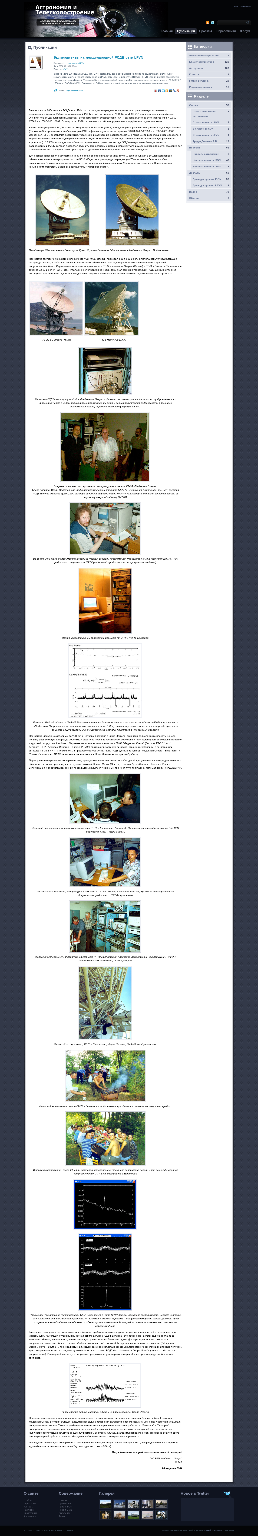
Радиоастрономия (74, 91)
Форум (245, 31)
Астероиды (196, 68)
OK (247, 23)
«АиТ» (66, 69)
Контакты (28, 1507)
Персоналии (30, 1503)
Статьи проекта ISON (206, 122)
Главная (167, 31)
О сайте (28, 1500)
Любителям (64, 1513)
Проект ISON (65, 1507)
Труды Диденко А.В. (205, 141)
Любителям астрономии (204, 55)
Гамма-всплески (199, 80)
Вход (236, 7)
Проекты (205, 31)
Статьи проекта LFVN (206, 135)
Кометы (194, 74)
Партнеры (29, 1510)
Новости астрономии (206, 153)
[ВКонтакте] (159, 91)
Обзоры (194, 198)
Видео (193, 191)
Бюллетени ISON (203, 128)
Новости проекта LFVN (74, 63)
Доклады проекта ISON (207, 179)
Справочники (226, 31)
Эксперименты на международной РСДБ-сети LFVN (98, 57)
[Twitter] (163, 91)
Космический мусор (201, 61)
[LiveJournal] (174, 91)
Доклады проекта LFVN (207, 185)
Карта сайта (30, 1516)
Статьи (193, 105)
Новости (194, 147)
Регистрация (245, 7)
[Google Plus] (178, 91)
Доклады (194, 172)
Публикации (186, 31)
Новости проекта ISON (207, 160)
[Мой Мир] (171, 91)
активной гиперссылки (213, 1530)
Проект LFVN (65, 1510)
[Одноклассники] (167, 91)
